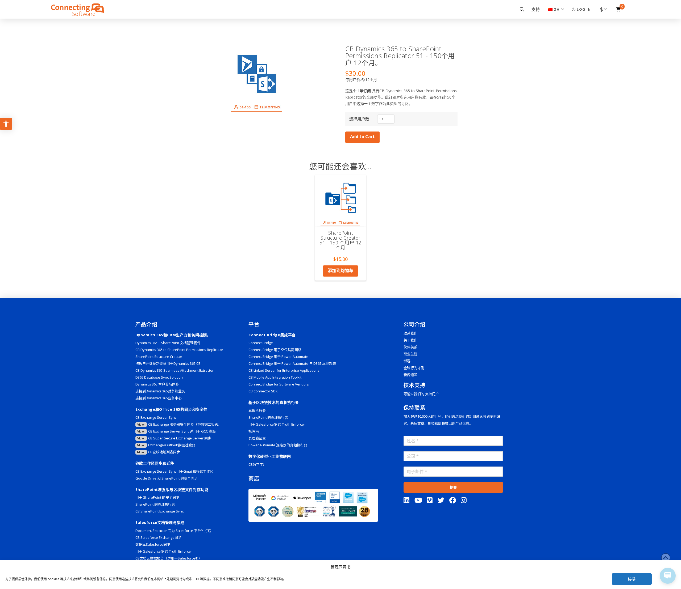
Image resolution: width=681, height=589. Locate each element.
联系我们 (410, 333)
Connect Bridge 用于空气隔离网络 (274, 349)
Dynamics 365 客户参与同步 (157, 384)
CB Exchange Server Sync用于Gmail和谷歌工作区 (174, 471)
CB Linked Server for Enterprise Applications (283, 370)
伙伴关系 (410, 347)
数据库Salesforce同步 (152, 544)
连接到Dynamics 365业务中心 (158, 398)
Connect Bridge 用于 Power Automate (278, 356)
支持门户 (432, 393)
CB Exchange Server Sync (155, 417)
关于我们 (410, 340)
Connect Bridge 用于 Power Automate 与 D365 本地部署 (292, 363)
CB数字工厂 (257, 464)
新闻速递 (410, 374)
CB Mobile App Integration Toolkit (274, 377)
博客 (407, 360)
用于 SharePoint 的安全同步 (157, 497)
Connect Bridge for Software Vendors (278, 384)
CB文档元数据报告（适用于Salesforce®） (168, 558)
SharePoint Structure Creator (158, 356)
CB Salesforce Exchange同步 (158, 537)
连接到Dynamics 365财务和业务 (160, 391)
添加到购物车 (340, 270)
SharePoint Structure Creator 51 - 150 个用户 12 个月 (340, 240)
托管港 (253, 431)
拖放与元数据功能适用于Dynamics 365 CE (167, 363)
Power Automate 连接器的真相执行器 (277, 445)
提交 (453, 487)
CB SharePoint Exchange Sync (159, 511)
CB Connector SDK (263, 391)
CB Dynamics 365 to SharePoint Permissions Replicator (179, 349)
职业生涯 (410, 353)
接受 (632, 579)
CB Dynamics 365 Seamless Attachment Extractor (174, 370)
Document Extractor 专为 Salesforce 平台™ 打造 (173, 530)
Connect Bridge (260, 342)
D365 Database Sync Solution (159, 377)
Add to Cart (362, 136)
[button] (522, 9)
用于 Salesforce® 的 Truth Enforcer (163, 551)
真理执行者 (257, 410)
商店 (253, 478)
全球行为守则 (414, 367)
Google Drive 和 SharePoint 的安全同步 (166, 478)
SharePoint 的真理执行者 (155, 504)
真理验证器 (257, 438)
